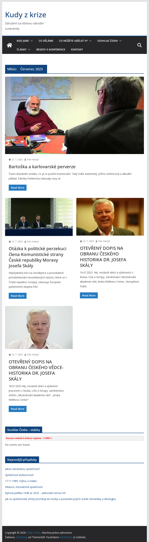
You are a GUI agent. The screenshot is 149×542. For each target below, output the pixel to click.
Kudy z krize (25, 14)
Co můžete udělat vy (73, 40)
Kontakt (77, 49)
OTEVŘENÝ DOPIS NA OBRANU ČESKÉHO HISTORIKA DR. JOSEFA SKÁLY (103, 256)
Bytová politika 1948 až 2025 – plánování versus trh (35, 493)
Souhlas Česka (107, 40)
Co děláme (46, 40)
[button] (31, 40)
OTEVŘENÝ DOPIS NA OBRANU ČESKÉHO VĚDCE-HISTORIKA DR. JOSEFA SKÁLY (36, 370)
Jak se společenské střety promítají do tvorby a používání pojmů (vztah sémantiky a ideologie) (60, 499)
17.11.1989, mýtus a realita (21, 481)
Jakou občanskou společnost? (22, 469)
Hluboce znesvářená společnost (24, 487)
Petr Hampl (33, 159)
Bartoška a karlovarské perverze (42, 166)
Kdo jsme (23, 40)
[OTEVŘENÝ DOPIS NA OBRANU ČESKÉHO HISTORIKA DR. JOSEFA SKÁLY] (110, 217)
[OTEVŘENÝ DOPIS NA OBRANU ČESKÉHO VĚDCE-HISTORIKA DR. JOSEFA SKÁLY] (39, 327)
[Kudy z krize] (9, 45)
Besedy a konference (50, 49)
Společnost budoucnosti (19, 475)
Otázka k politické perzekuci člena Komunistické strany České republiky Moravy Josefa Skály (37, 257)
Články (22, 49)
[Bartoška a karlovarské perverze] (74, 115)
